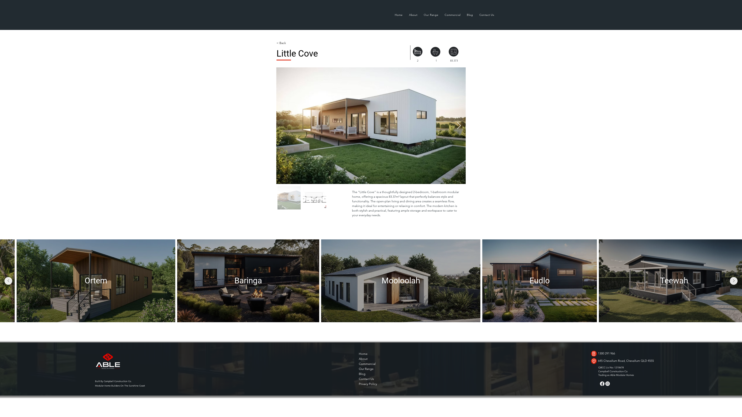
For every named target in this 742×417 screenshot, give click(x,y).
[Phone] (594, 354)
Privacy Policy (368, 384)
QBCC (601, 367)
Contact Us (366, 379)
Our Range (366, 369)
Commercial (367, 364)
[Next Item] (459, 126)
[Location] (594, 361)
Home (363, 354)
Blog (362, 374)
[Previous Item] (8, 281)
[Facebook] (602, 383)
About (363, 359)
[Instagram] (607, 383)
